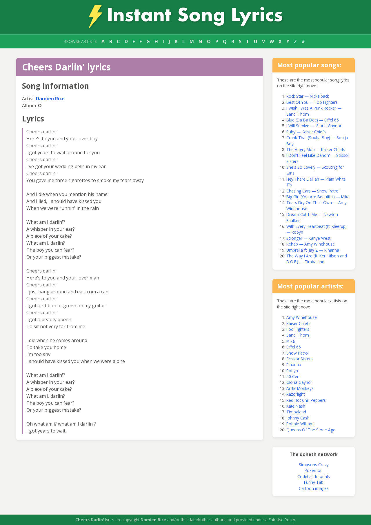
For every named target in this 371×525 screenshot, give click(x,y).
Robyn (292, 370)
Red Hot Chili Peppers (306, 400)
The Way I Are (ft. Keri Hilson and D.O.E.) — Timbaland (316, 258)
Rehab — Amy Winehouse (310, 244)
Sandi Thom (297, 335)
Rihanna (293, 364)
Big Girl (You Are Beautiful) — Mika (318, 196)
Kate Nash (295, 406)
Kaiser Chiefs (298, 323)
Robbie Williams (301, 423)
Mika (290, 341)
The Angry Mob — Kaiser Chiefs (315, 149)
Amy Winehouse (301, 317)
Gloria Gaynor (299, 382)
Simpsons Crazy (314, 464)
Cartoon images (314, 488)
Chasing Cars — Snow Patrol (312, 191)
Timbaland (296, 412)
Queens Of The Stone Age (310, 430)
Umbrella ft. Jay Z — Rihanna (312, 250)
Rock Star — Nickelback (307, 96)
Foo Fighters (297, 329)
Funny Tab (313, 482)
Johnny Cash (298, 418)
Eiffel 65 (293, 347)
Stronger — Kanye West (308, 238)
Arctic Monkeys (300, 388)
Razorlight (295, 394)
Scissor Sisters (299, 358)
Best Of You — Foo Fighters (312, 102)
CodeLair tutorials (313, 476)
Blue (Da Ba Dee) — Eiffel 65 (312, 120)
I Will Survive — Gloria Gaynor (313, 125)
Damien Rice (50, 98)
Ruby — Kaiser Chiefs (306, 132)
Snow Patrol (297, 353)
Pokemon (314, 470)
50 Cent (293, 376)
